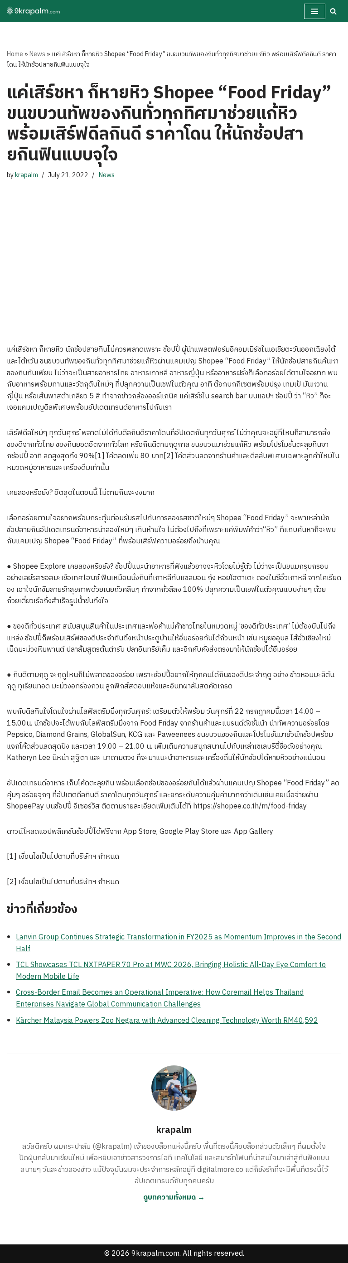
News (37, 54)
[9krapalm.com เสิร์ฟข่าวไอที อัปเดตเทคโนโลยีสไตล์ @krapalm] (34, 11)
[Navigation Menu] (314, 11)
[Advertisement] (174, 253)
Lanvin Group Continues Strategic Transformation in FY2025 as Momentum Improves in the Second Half (178, 943)
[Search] (333, 11)
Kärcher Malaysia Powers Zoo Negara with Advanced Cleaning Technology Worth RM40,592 (167, 1021)
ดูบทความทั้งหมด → (174, 1197)
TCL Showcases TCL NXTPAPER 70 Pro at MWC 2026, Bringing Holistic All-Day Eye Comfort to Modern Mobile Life (171, 971)
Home (15, 54)
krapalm (26, 175)
